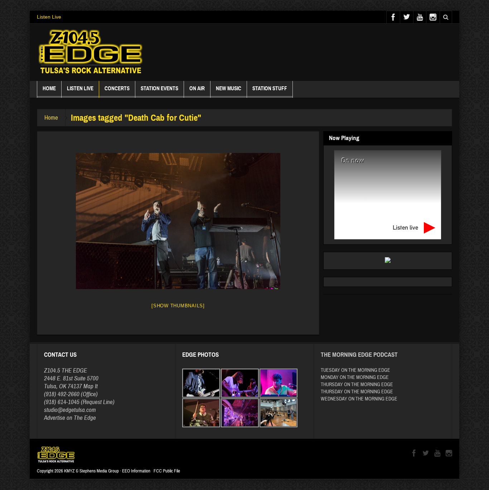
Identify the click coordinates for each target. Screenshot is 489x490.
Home (49, 88)
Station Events (159, 88)
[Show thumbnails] (178, 305)
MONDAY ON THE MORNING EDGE (355, 377)
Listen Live (49, 17)
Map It (90, 386)
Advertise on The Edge (70, 418)
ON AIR (197, 88)
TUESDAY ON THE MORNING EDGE (355, 370)
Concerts (117, 88)
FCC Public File (167, 471)
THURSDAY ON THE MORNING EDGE (357, 384)
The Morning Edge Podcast (359, 355)
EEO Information (136, 471)
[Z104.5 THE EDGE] (90, 52)
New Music (228, 88)
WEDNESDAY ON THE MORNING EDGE (359, 399)
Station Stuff (269, 88)
